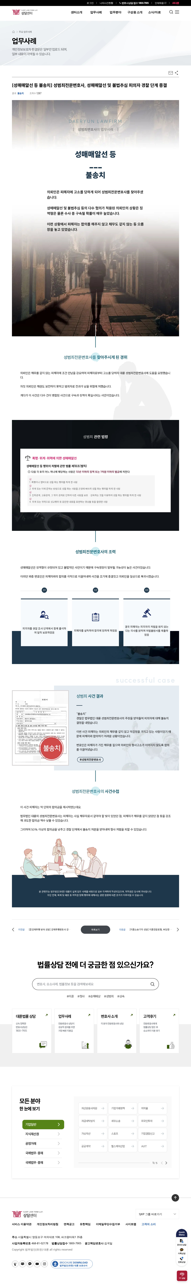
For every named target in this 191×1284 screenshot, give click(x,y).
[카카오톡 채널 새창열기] (30, 1264)
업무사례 (96, 12)
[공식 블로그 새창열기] (22, 1264)
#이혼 (70, 996)
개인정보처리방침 (47, 1224)
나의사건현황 (106, 3)
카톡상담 (181, 1253)
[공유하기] (176, 72)
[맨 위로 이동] (175, 1198)
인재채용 (159, 3)
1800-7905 (135, 3)
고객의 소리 (149, 1224)
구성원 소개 (135, 12)
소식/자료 (154, 12)
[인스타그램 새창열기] (44, 1264)
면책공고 (69, 1224)
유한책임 (85, 1224)
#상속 (120, 996)
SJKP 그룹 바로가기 (150, 1214)
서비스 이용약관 (21, 1224)
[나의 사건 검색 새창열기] (15, 1264)
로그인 (90, 3)
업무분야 (115, 12)
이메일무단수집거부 (108, 1224)
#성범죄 (109, 996)
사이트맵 (130, 1224)
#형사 (81, 996)
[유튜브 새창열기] (37, 1264)
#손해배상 (94, 996)
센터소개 (76, 12)
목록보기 (95, 929)
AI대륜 (175, 3)
